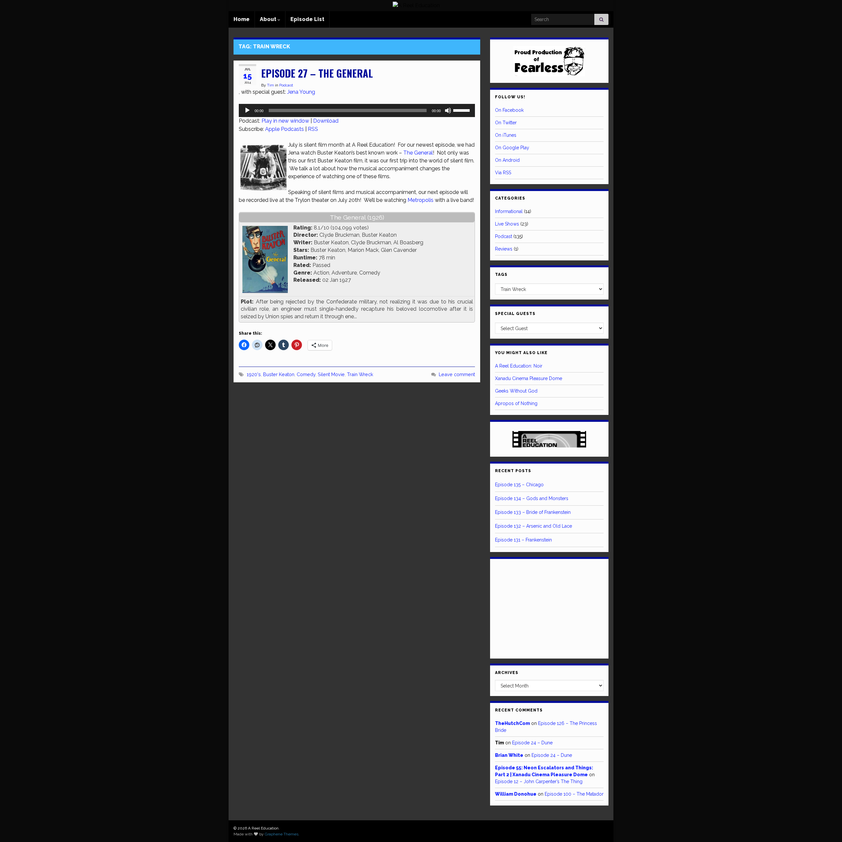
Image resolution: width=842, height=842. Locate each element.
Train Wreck (360, 374)
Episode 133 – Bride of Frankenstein (533, 512)
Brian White (509, 755)
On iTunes (505, 135)
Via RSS (503, 172)
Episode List (307, 19)
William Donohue (515, 794)
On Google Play (512, 147)
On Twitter (506, 122)
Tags (501, 274)
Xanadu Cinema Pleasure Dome (528, 378)
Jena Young (301, 92)
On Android (507, 160)
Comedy (306, 374)
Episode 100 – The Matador (574, 794)
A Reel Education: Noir (518, 366)
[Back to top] (827, 827)
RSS (313, 129)
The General (418, 153)
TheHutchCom (512, 723)
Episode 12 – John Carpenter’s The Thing (538, 781)
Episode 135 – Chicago (519, 484)
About (269, 19)
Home (242, 19)
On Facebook (509, 110)
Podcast (286, 85)
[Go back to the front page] (416, 5)
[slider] (462, 110)
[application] (357, 110)
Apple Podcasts (284, 129)
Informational (509, 211)
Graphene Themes (281, 834)
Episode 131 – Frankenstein (523, 539)
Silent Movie (331, 374)
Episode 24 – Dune (532, 742)
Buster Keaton (278, 374)
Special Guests (515, 313)
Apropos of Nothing (516, 403)
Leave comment (457, 374)
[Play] (247, 110)
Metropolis (420, 200)
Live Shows (507, 224)
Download (325, 121)
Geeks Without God (516, 391)
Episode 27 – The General (317, 73)
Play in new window (285, 121)
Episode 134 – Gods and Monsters (531, 498)
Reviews (503, 249)
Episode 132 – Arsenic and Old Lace (533, 526)
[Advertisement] (549, 607)
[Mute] (448, 110)
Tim (270, 85)
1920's (254, 374)
